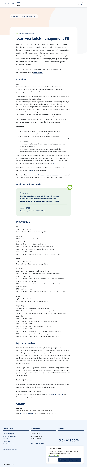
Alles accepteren (75, 460)
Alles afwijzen (63, 460)
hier (54, 163)
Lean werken (38, 72)
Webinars (5, 439)
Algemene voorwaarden (55, 394)
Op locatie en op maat (10, 436)
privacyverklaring (54, 456)
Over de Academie (8, 444)
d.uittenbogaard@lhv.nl (26, 413)
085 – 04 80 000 (68, 440)
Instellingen (53, 460)
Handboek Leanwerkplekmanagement (44, 175)
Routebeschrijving (38, 443)
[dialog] (65, 455)
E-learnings (6, 441)
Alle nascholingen (8, 434)
